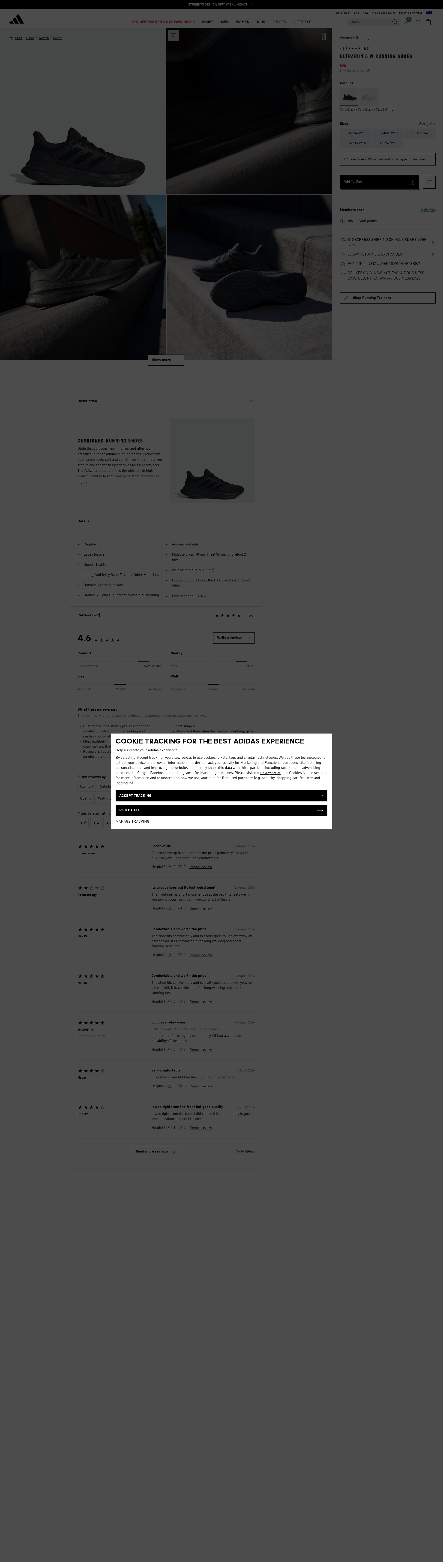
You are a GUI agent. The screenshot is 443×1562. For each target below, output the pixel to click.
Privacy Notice (270, 773)
